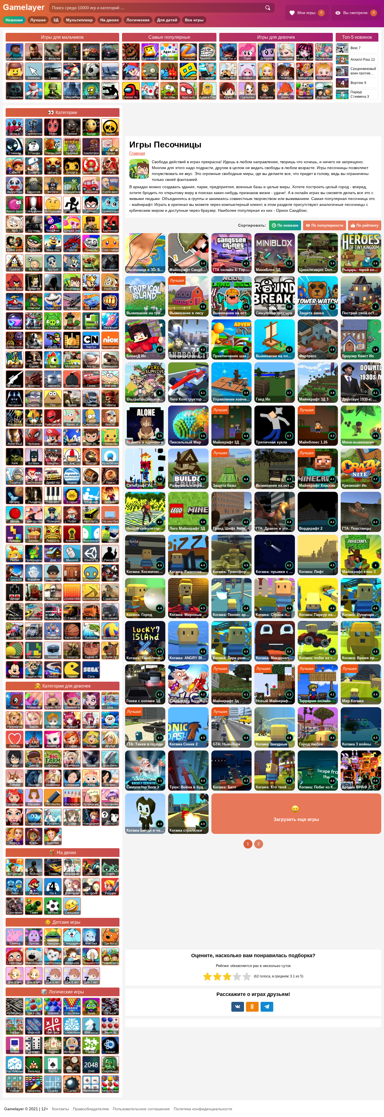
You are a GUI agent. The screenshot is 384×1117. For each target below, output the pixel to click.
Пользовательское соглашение (141, 1109)
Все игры (194, 20)
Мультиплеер (79, 20)
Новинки (14, 20)
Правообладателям (91, 1109)
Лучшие (38, 20)
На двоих (109, 20)
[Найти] (268, 8)
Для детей (167, 20)
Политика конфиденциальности (203, 1109)
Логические (138, 20)
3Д (55, 20)
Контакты (60, 1109)
